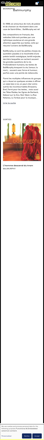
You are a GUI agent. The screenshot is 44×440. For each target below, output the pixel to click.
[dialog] (22, 432)
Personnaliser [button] (6, 436)
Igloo (6, 2)
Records (13, 4)
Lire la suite (9, 103)
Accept (37, 436)
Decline (26, 436)
